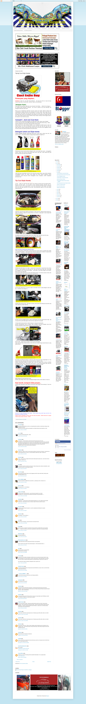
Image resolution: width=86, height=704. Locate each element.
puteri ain (19, 485)
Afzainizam (64, 131)
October (58, 167)
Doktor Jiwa (66, 325)
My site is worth (59, 461)
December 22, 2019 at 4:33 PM (23, 642)
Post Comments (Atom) (24, 663)
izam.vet (65, 282)
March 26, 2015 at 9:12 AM (22, 591)
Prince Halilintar (21, 479)
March (58, 193)
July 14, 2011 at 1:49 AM (22, 510)
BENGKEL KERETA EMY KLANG (66, 366)
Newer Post (18, 661)
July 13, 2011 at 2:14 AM (22, 446)
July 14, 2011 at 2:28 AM (22, 516)
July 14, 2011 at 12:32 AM (22, 495)
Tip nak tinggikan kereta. (61, 176)
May (58, 190)
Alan (19, 464)
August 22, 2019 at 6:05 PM (23, 635)
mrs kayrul (20, 506)
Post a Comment (20, 659)
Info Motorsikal (37, 28)
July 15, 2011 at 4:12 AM (22, 536)
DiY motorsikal (51, 28)
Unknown (19, 439)
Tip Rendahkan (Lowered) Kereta (62, 173)
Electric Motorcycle (21, 655)
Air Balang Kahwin (28, 30)
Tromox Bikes (20, 653)
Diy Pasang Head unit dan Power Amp (63, 174)
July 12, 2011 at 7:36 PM (22, 429)
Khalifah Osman (21, 566)
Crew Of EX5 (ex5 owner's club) (66, 404)
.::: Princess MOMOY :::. (22, 573)
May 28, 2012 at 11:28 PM (22, 570)
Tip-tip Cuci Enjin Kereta (61, 184)
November (59, 166)
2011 (57, 163)
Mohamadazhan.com (22, 540)
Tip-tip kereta (29, 28)
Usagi (19, 526)
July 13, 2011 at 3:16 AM (22, 453)
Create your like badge (67, 449)
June (58, 189)
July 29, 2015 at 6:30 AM (22, 598)
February (58, 195)
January (58, 196)
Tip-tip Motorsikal (22, 28)
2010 (57, 198)
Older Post (49, 661)
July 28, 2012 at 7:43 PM (22, 576)
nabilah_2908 (20, 491)
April (58, 192)
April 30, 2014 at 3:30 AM (22, 582)
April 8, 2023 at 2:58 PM (22, 657)
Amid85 (19, 638)
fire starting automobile (63, 446)
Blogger (47, 695)
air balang (66, 346)
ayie (19, 520)
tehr (19, 548)
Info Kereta (44, 28)
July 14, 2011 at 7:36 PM (22, 530)
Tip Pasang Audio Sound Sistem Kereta (63, 183)
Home (15, 28)
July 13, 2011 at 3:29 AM (22, 468)
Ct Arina (19, 555)
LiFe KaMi (20, 424)
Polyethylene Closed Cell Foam (23, 648)
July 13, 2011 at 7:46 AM (22, 488)
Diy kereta (58, 28)
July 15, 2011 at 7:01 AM (22, 545)
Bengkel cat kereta (65, 28)
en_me (19, 433)
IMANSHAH (20, 533)
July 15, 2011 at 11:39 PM (22, 552)
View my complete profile (59, 144)
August (58, 170)
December (59, 164)
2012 (57, 161)
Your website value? (59, 463)
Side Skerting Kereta (18, 30)
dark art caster (67, 305)
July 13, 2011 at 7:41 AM (22, 482)
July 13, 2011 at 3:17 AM (22, 461)
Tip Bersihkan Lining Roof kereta (62, 177)
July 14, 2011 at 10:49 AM (22, 523)
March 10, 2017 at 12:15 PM (23, 614)
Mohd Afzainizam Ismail (60, 443)
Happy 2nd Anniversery (61, 187)
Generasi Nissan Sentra (61, 179)
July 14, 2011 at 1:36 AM (22, 503)
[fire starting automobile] (56, 447)
